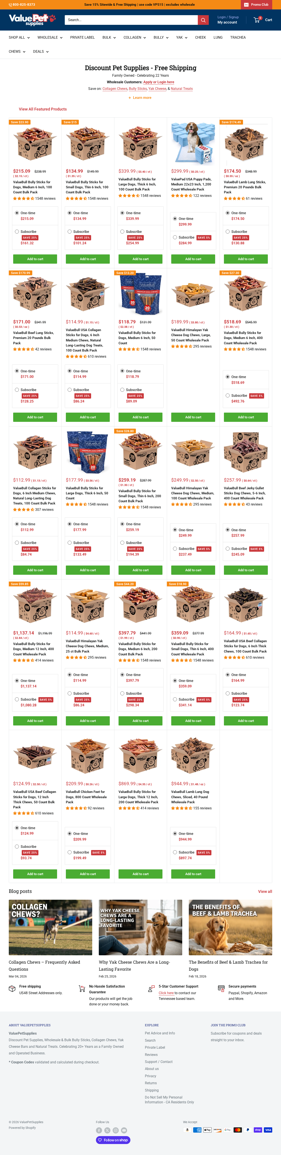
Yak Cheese (157, 89)
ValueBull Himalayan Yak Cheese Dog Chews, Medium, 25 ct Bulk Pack (87, 646)
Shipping (152, 1090)
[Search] (203, 20)
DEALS (38, 51)
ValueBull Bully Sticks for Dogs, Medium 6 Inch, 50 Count (137, 338)
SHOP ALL (17, 37)
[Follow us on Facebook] (99, 1130)
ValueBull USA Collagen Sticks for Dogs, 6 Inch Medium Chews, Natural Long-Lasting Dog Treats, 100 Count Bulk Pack (84, 340)
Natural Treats (182, 89)
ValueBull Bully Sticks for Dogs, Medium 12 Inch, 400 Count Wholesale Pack (33, 649)
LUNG (218, 37)
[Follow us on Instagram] (116, 1130)
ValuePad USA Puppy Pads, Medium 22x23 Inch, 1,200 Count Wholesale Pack (191, 184)
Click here (167, 993)
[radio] (17, 213)
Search (150, 1040)
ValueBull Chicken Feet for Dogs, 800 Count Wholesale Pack (86, 797)
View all (265, 891)
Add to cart (35, 259)
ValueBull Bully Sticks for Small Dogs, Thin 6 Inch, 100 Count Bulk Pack (87, 187)
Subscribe (194, 237)
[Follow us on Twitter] (107, 1130)
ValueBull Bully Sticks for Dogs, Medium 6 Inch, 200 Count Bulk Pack (138, 649)
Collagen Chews (115, 89)
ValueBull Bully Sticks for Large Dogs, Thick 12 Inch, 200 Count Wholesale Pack (138, 797)
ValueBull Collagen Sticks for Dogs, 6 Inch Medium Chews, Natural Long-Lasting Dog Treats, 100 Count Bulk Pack (34, 496)
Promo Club (259, 5)
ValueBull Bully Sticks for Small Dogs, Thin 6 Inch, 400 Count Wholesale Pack (192, 649)
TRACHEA (238, 37)
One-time (28, 213)
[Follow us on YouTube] (124, 1130)
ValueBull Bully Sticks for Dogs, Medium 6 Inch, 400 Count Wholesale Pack (243, 338)
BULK (107, 37)
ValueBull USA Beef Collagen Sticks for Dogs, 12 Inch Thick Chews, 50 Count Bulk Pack (34, 799)
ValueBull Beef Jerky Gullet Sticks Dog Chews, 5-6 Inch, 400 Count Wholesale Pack (245, 493)
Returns (151, 1083)
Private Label (155, 1047)
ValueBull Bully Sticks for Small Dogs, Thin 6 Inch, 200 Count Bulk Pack (140, 496)
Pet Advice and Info (160, 1033)
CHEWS (15, 51)
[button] (24, 198)
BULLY (159, 37)
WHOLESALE (48, 37)
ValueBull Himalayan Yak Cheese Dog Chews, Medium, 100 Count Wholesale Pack (192, 493)
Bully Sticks (138, 89)
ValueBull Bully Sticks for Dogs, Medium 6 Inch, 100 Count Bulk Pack (32, 187)
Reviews (151, 1055)
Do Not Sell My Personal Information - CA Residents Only (169, 1099)
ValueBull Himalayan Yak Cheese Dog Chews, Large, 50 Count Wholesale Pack (191, 335)
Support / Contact (159, 1062)
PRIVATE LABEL (82, 37)
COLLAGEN (132, 37)
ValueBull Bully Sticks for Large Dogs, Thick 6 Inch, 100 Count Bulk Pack (137, 184)
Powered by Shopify (22, 1128)
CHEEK (200, 37)
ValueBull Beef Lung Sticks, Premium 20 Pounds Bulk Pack (33, 338)
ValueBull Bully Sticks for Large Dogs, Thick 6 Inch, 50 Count (87, 493)
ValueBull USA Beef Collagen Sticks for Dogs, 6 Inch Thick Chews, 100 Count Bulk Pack (245, 646)
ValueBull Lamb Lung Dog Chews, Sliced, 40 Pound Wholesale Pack (190, 797)
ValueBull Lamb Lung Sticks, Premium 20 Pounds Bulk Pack (245, 187)
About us (152, 1069)
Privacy (150, 1076)
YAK (179, 37)
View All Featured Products (43, 109)
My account (227, 22)
